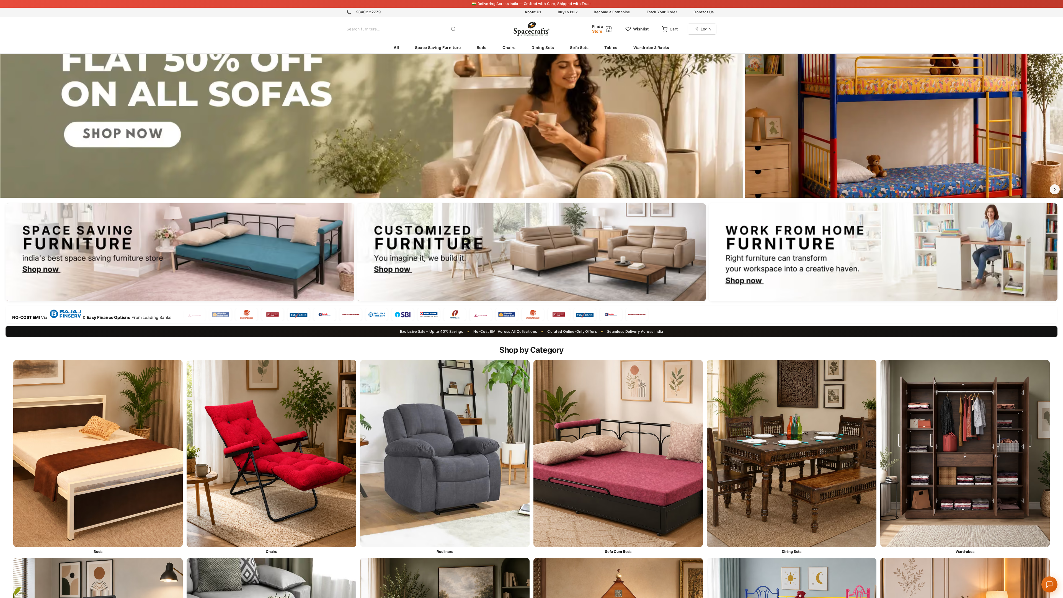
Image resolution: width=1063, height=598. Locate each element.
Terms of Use (540, 344)
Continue (531, 333)
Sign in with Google (535, 362)
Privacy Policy (567, 344)
